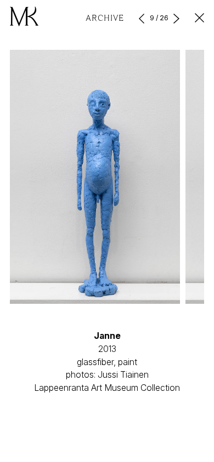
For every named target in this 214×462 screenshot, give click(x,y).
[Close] (200, 18)
